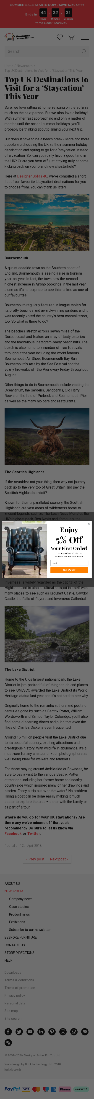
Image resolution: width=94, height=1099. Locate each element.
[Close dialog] (89, 524)
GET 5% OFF (69, 570)
